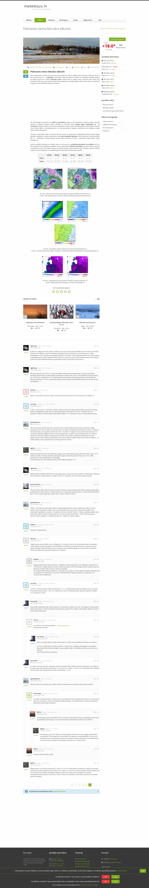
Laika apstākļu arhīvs (83, 866)
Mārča (39, 712)
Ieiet (100, 20)
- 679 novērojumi (49, 524)
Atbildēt (26, 352)
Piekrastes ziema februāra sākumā (47, 71)
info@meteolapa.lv (116, 862)
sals (43, 67)
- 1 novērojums (48, 484)
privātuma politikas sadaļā (88, 885)
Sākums (29, 20)
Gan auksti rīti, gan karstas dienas (113, 111)
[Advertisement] (92, 9)
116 (69, 67)
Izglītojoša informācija (109, 124)
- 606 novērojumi (50, 404)
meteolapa (77, 67)
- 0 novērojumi (48, 422)
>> (97, 785)
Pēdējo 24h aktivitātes (83, 864)
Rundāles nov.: (110, 67)
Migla (83, 326)
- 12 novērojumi (47, 559)
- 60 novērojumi (44, 539)
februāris (32, 67)
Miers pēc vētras (108, 60)
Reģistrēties (87, 20)
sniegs (39, 67)
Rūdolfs (36, 559)
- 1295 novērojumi (52, 712)
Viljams (32, 524)
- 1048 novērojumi (47, 601)
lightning (33, 346)
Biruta (36, 620)
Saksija (32, 390)
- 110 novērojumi (51, 620)
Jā (115, 877)
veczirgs (33, 404)
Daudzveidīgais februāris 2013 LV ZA (61, 323)
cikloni (45, 67)
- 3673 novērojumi (46, 346)
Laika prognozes (120, 28)
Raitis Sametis (35, 484)
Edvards (33, 539)
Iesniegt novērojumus (117, 39)
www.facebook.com (64, 626)
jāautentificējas (59, 791)
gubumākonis (35, 422)
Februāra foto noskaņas (35, 322)
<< (72, 785)
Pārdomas (106, 131)
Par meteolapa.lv (108, 128)
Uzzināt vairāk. (122, 871)
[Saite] (35, 312)
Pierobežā (57, 328)
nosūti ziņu (113, 859)
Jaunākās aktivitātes (110, 57)
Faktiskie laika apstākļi (83, 861)
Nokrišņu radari (81, 859)
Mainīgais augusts (109, 73)
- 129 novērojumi (52, 693)
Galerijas (51, 20)
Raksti (40, 20)
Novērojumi (63, 20)
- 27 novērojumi (43, 390)
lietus (36, 67)
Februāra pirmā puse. (87, 322)
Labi (142, 871)
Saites (75, 20)
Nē (106, 877)
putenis (50, 67)
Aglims (32, 448)
